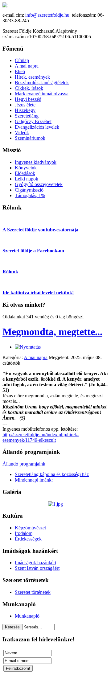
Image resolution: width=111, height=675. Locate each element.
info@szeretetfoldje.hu (47, 15)
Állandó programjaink (23, 463)
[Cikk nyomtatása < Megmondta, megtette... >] (28, 347)
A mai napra (35, 357)
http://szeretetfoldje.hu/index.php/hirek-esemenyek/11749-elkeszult (40, 437)
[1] (55, 504)
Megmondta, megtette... (52, 331)
